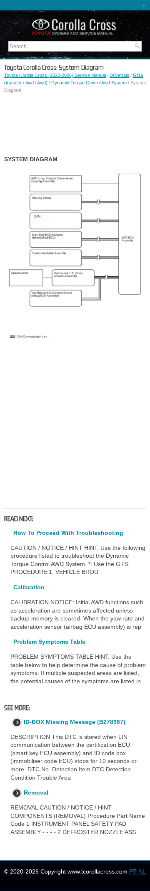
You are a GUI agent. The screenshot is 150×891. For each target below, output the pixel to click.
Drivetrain (119, 75)
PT (133, 871)
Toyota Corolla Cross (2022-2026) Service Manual (55, 75)
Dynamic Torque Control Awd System (89, 82)
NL (142, 871)
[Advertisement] (75, 125)
